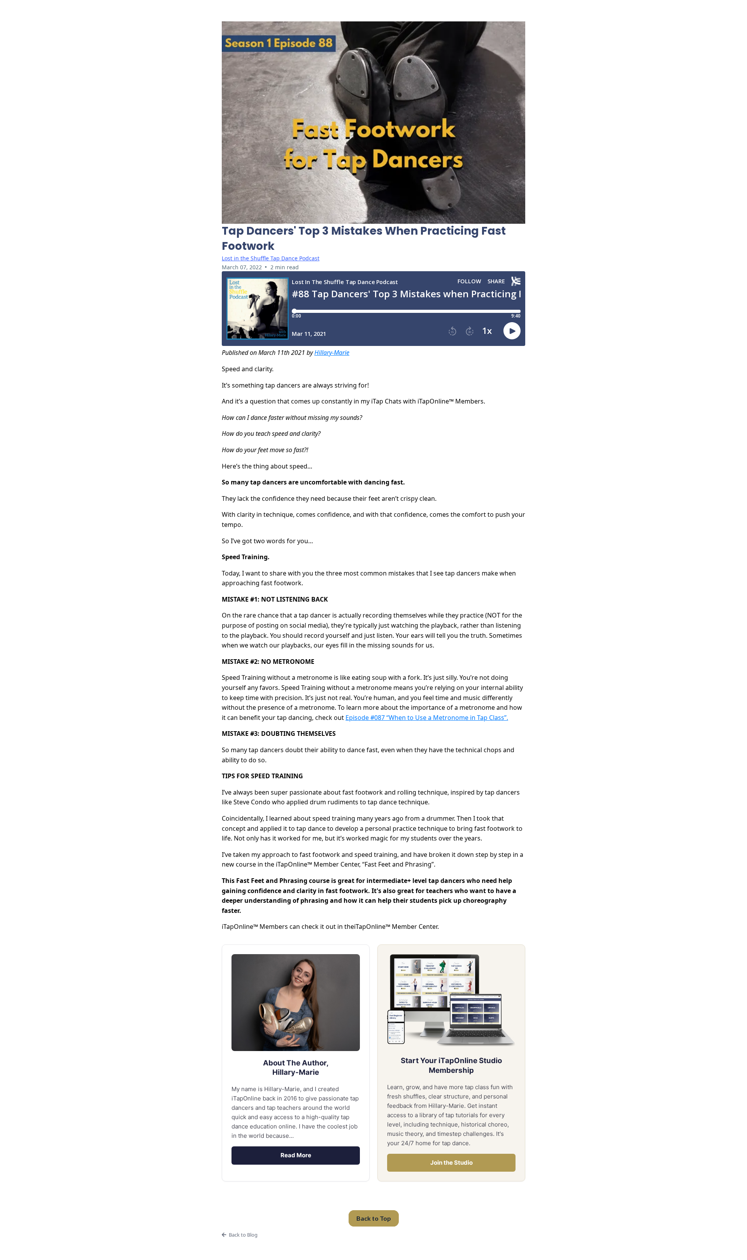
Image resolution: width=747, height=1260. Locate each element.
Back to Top (373, 1218)
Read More (296, 1155)
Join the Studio (451, 1162)
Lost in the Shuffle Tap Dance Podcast (270, 258)
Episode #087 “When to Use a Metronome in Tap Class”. (426, 717)
